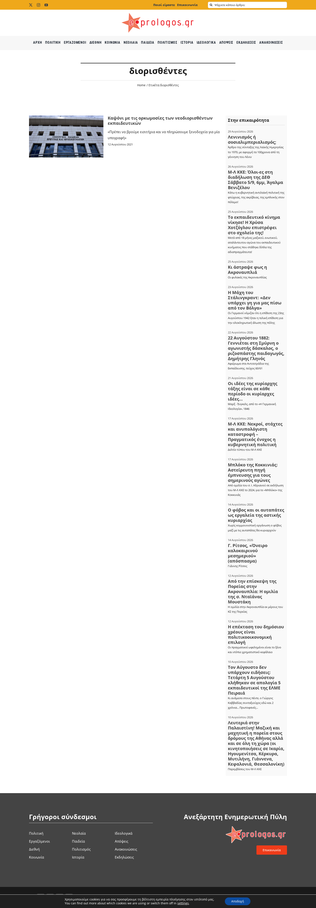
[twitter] (30, 5)
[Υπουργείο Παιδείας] (66, 117)
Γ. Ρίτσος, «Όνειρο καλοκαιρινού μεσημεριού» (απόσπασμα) (247, 553)
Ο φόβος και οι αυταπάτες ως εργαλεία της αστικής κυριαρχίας (256, 515)
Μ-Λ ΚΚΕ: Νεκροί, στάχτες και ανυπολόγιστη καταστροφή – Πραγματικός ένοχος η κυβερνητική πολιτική (255, 434)
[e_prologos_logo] (158, 11)
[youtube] (46, 5)
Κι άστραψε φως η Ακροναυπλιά (247, 269)
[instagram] (38, 5)
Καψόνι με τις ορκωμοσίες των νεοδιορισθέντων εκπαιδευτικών (160, 120)
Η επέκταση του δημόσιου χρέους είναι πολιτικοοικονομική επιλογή (256, 634)
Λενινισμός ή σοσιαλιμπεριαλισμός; (252, 139)
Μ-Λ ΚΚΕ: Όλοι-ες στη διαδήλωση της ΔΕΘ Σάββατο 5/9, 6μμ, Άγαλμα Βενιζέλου (255, 179)
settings (183, 903)
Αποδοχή (237, 901)
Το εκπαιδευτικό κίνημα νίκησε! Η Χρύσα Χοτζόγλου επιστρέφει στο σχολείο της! (254, 225)
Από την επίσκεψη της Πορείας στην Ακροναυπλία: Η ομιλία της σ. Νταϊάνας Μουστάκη (253, 591)
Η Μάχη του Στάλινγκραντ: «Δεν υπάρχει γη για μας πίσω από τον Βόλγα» (254, 300)
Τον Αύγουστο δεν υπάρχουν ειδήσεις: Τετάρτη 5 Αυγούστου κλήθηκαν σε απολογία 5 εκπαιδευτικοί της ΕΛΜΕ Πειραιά (254, 680)
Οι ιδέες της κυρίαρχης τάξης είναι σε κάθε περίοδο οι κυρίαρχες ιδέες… (252, 391)
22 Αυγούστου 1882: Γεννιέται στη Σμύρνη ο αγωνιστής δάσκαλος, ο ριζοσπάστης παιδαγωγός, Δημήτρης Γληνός (256, 348)
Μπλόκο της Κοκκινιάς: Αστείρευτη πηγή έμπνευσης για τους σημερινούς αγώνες (253, 472)
